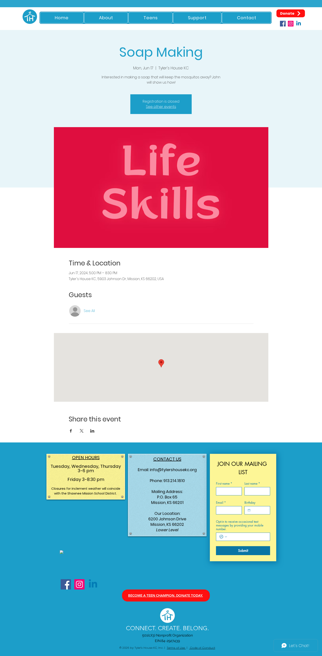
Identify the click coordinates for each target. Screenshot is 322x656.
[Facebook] (283, 23)
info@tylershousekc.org (173, 469)
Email (221, 502)
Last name (252, 483)
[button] (106, 17)
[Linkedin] (298, 23)
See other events (161, 106)
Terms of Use (176, 648)
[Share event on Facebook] (71, 431)
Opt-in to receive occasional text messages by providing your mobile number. (239, 525)
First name (224, 483)
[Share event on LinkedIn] (92, 431)
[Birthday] (249, 510)
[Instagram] (291, 23)
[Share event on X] (82, 431)
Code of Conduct (202, 648)
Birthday (249, 502)
